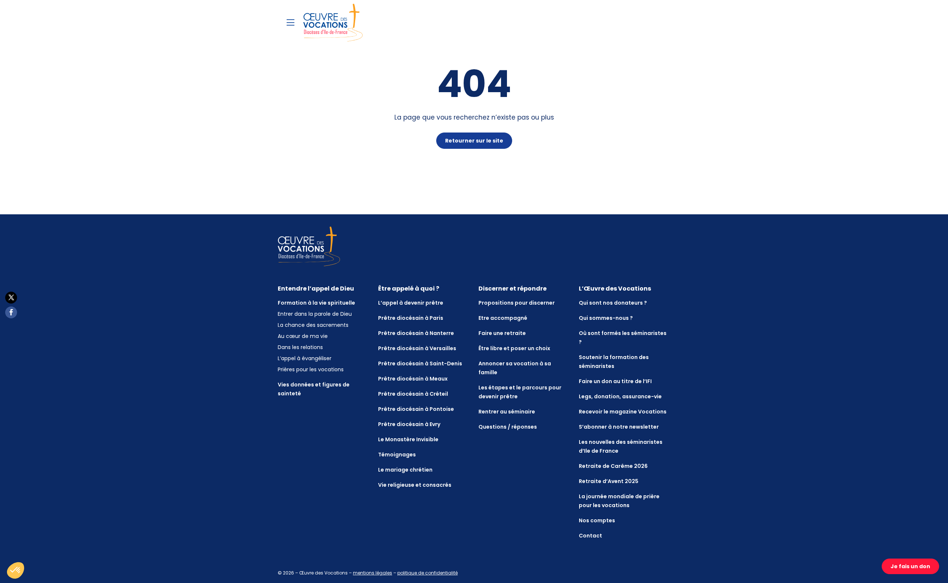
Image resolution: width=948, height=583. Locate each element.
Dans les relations (300, 347)
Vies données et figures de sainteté (314, 389)
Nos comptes (597, 520)
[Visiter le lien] (333, 22)
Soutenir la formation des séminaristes (614, 362)
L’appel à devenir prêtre (410, 302)
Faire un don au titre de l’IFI (615, 381)
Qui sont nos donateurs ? (613, 302)
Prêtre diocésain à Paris (410, 318)
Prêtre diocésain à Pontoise (416, 409)
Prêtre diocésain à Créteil (413, 394)
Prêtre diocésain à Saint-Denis (420, 363)
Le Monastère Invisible (408, 439)
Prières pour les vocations (311, 369)
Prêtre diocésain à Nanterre (416, 333)
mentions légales (372, 573)
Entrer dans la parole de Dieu (315, 314)
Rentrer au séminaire (506, 411)
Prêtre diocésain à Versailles (417, 348)
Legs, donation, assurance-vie (620, 396)
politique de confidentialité (427, 573)
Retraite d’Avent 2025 (608, 481)
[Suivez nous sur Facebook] (11, 312)
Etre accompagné (502, 318)
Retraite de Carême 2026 (613, 466)
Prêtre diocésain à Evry (409, 424)
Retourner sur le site (474, 140)
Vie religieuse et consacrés (414, 485)
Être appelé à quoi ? (408, 288)
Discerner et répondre (512, 288)
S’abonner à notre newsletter (619, 426)
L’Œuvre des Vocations (615, 288)
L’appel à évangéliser (304, 358)
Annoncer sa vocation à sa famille (514, 368)
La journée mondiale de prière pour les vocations (619, 501)
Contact (590, 535)
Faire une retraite (502, 333)
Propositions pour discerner (516, 302)
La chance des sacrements (313, 325)
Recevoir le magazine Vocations (623, 411)
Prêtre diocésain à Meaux (413, 378)
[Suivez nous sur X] (11, 298)
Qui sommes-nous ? (606, 318)
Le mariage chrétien (405, 469)
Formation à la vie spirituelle (316, 302)
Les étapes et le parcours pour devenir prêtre (519, 392)
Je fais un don (910, 566)
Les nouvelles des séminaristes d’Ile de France (620, 446)
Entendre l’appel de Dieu (316, 288)
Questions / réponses (507, 426)
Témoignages (397, 454)
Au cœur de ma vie (303, 336)
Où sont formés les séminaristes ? (623, 337)
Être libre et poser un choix (514, 348)
